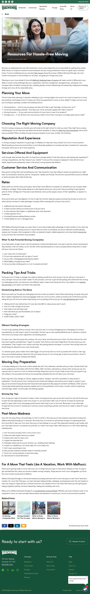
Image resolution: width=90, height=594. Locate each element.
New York (49, 562)
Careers (71, 570)
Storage (54, 8)
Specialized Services (31, 573)
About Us (72, 566)
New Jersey (50, 566)
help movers (38, 73)
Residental (27, 562)
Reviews (27, 577)
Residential (22, 8)
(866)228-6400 (7, 565)
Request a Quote (79, 541)
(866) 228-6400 (83, 1)
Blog (70, 562)
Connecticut (50, 570)
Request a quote (82, 7)
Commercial (33, 8)
